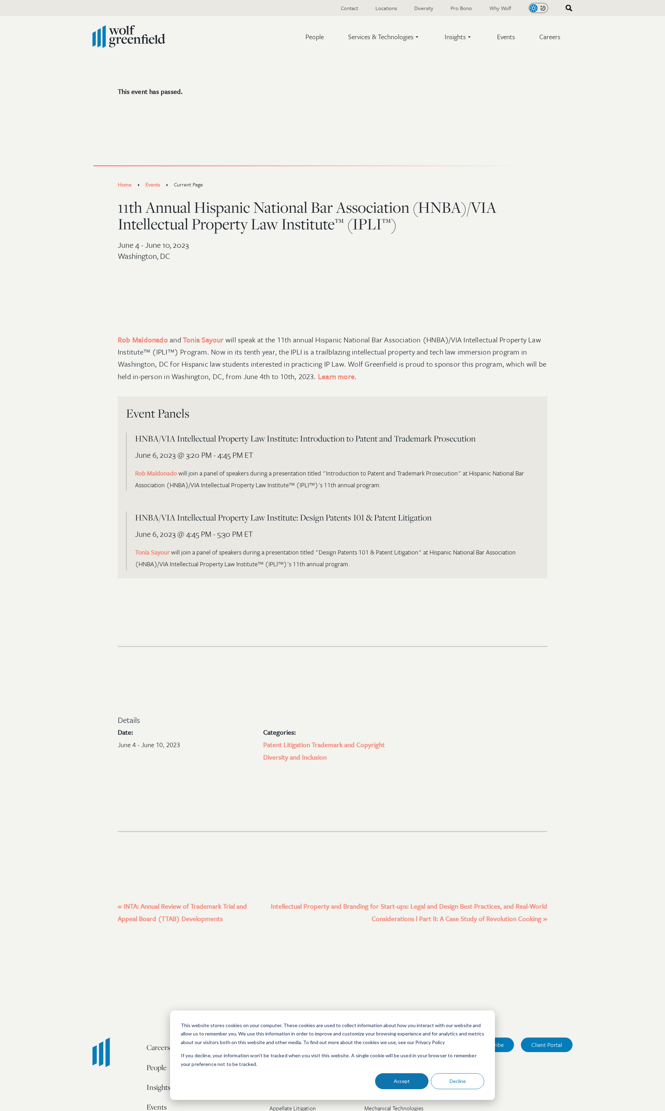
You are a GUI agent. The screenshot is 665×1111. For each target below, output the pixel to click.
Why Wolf (500, 8)
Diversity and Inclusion (295, 757)
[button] (384, 37)
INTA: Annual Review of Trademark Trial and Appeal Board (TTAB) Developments (182, 912)
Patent (273, 744)
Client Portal (546, 1044)
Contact (349, 8)
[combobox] (567, 8)
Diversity (423, 8)
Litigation (298, 744)
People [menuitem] (157, 1067)
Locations (386, 8)
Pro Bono (461, 8)
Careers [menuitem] (158, 1047)
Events (506, 36)
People (314, 36)
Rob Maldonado (143, 339)
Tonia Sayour (203, 339)
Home (125, 184)
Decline (458, 1081)
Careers (549, 36)
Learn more (336, 376)
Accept (402, 1081)
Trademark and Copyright (348, 744)
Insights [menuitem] (158, 1087)
